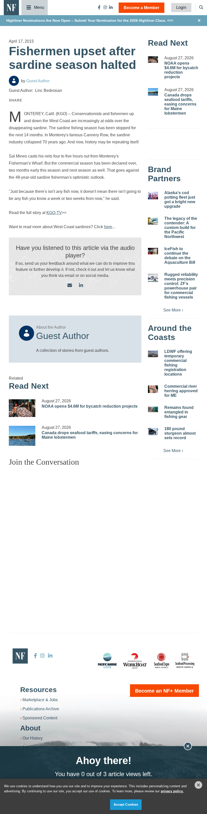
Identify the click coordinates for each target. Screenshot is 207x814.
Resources (38, 690)
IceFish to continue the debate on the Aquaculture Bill (179, 256)
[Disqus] (75, 533)
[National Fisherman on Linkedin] (111, 7)
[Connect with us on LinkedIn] (81, 285)
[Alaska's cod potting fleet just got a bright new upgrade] (153, 195)
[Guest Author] (14, 81)
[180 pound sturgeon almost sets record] (153, 431)
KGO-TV (54, 213)
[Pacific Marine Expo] (107, 660)
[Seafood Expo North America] (161, 660)
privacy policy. (172, 791)
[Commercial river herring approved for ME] (153, 389)
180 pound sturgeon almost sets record (180, 433)
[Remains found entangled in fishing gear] (153, 409)
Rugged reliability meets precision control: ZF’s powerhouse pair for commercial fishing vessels (181, 285)
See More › (173, 310)
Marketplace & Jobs (40, 700)
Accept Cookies (126, 804)
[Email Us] (69, 285)
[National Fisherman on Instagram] (105, 7)
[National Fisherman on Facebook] (99, 7)
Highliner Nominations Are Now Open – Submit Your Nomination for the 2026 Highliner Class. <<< (89, 20)
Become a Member (141, 8)
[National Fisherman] (11, 7)
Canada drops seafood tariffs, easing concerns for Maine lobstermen (180, 104)
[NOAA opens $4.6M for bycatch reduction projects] (22, 408)
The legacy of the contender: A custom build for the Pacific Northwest (180, 227)
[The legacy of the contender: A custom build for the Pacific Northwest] (153, 221)
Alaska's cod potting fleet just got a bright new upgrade (179, 199)
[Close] (198, 785)
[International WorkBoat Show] (135, 660)
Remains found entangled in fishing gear (179, 412)
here (108, 227)
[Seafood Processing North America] (184, 660)
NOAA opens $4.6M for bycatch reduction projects (90, 406)
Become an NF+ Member (164, 691)
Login (181, 7)
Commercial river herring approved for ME (181, 391)
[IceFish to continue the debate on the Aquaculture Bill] (153, 251)
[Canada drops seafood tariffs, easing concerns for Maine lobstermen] (22, 436)
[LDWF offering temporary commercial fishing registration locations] (153, 354)
